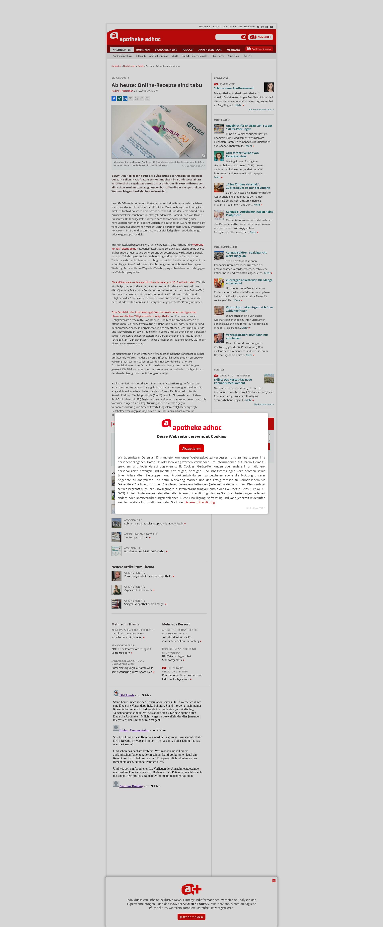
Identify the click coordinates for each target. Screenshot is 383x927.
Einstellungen (255, 507)
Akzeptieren (191, 448)
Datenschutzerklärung (200, 502)
